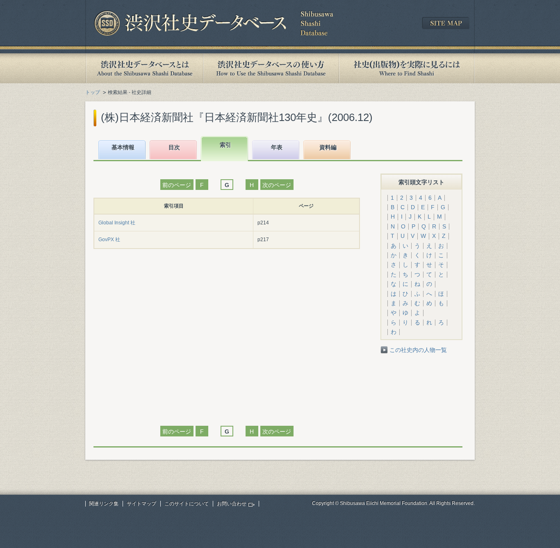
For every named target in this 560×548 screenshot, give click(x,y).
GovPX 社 (109, 239)
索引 (225, 145)
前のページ (176, 185)
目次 (174, 147)
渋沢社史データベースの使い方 (271, 68)
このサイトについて (186, 504)
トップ (92, 92)
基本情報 (123, 147)
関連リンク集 (103, 504)
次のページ (276, 185)
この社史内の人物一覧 (418, 350)
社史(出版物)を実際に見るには (407, 68)
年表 (276, 147)
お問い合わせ (231, 504)
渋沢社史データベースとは (144, 68)
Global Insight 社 (116, 223)
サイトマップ (141, 504)
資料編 (328, 147)
